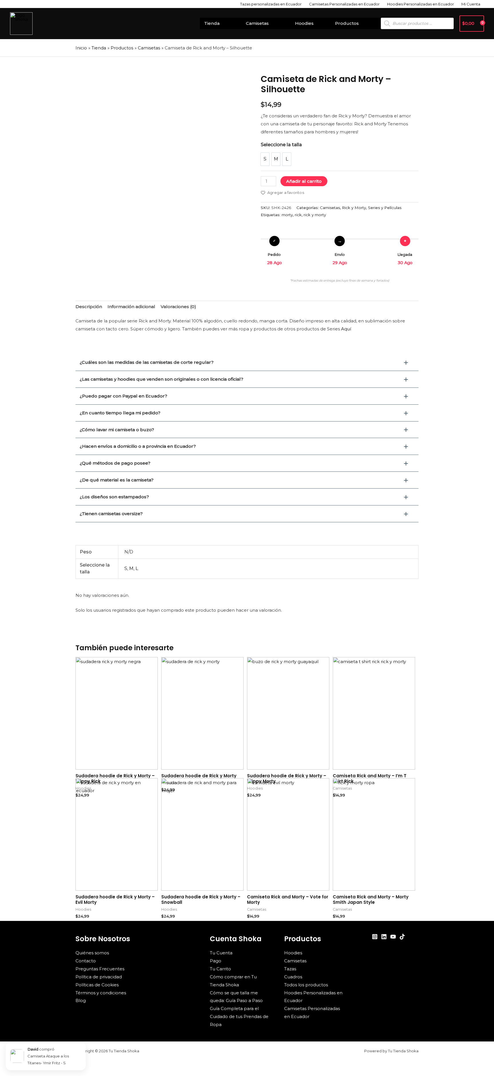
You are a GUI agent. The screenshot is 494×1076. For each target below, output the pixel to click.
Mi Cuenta (470, 4)
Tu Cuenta (221, 952)
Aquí (346, 329)
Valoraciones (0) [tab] (178, 306)
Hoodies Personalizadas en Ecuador (420, 4)
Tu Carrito (220, 968)
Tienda (212, 23)
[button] (247, 362)
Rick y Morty (354, 207)
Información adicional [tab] (131, 306)
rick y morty (315, 214)
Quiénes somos (92, 952)
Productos (347, 23)
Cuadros (293, 976)
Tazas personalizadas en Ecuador (271, 4)
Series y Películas (384, 207)
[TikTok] (402, 937)
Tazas (290, 968)
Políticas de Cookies (97, 984)
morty (287, 214)
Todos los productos (306, 984)
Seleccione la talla (281, 144)
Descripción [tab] (88, 306)
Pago (215, 960)
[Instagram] (375, 937)
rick (298, 214)
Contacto (85, 960)
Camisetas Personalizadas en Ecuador (344, 4)
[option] (265, 159)
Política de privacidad (98, 976)
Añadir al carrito (304, 181)
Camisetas (257, 23)
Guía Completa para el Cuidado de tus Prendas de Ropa (239, 1016)
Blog (80, 1000)
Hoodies (304, 23)
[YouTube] (393, 937)
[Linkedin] (384, 937)
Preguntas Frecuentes (99, 968)
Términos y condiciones (100, 992)
